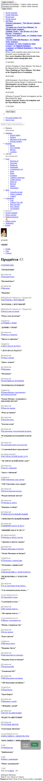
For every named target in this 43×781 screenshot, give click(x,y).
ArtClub (12, 155)
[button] (11, 13)
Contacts (20, 777)
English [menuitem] (15, 118)
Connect (9, 253)
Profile (8, 249)
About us (13, 777)
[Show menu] (16, 2)
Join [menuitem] (12, 120)
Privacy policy (28, 779)
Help (3, 777)
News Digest (10, 112)
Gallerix (11, 771)
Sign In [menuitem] (8, 120)
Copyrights (38, 779)
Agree (35, 744)
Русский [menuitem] (9, 118)
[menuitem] (20, 118)
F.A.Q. (7, 777)
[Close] (23, 124)
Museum (10, 129)
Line (7, 251)
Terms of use (18, 779)
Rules (11, 779)
